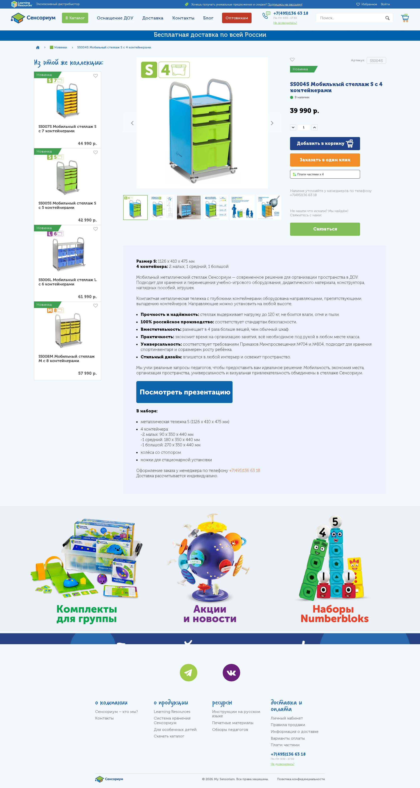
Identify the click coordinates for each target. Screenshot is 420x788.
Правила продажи (288, 725)
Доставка (152, 18)
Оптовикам (237, 18)
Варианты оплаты (288, 738)
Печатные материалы (233, 723)
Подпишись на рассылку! (285, 4)
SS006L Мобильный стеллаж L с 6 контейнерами (67, 282)
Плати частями (285, 745)
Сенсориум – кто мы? (116, 711)
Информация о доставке (294, 731)
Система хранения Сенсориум (172, 720)
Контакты (183, 18)
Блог (208, 18)
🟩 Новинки (58, 47)
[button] (132, 123)
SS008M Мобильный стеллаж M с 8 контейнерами (66, 358)
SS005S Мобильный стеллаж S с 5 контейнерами (67, 205)
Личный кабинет (287, 718)
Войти (385, 4)
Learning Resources (172, 711)
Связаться (325, 229)
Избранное (370, 4)
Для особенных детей (175, 729)
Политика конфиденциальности (301, 779)
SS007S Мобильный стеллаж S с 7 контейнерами (67, 128)
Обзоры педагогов (230, 729)
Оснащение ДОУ (115, 18)
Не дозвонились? (285, 23)
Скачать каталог (169, 736)
